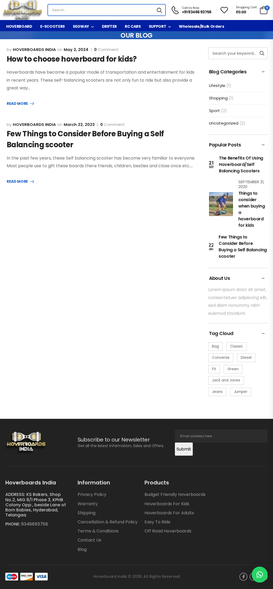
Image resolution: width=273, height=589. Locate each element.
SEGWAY (81, 26)
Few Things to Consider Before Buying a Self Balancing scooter (243, 246)
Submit (183, 449)
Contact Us (89, 540)
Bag (215, 346)
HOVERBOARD (19, 26)
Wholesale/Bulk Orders (201, 26)
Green (233, 369)
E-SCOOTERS (52, 26)
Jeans (217, 391)
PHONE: (12, 524)
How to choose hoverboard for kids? (72, 59)
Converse (221, 357)
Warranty (88, 503)
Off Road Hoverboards (167, 531)
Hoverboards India (34, 49)
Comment (106, 49)
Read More (17, 103)
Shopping (218, 98)
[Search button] (159, 10)
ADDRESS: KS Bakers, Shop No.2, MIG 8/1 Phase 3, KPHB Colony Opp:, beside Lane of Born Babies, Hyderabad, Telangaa (35, 504)
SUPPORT (157, 26)
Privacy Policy (92, 494)
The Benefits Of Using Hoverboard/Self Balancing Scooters (241, 164)
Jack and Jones (226, 380)
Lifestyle (217, 85)
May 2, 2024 (76, 49)
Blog (82, 549)
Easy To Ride (157, 521)
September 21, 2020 (251, 184)
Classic (236, 346)
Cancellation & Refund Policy (108, 521)
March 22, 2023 (79, 124)
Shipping (86, 512)
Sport (214, 110)
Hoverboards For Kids (166, 503)
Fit (214, 369)
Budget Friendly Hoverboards (175, 494)
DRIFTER (109, 26)
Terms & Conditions (98, 531)
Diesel (246, 357)
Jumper (240, 391)
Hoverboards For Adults (169, 512)
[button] (260, 575)
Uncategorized (223, 123)
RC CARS (133, 26)
